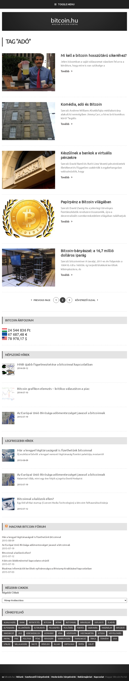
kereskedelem (33, 633)
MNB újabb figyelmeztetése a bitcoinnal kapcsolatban (55, 364)
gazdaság (92, 628)
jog (20, 633)
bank (22, 622)
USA (115, 639)
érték (81, 644)
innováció (9, 633)
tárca (93, 639)
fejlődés (68, 628)
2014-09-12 (22, 368)
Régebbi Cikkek (10, 592)
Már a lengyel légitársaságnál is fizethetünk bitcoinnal (54, 450)
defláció (99, 622)
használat (107, 628)
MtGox (101, 633)
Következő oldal (85, 300)
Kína (60, 633)
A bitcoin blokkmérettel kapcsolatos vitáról (25, 560)
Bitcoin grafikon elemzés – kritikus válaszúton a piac (53, 388)
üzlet (91, 644)
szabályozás (64, 639)
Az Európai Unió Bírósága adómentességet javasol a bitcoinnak (61, 413)
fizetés (80, 628)
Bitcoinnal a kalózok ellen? (35, 498)
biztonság (71, 622)
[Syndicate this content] (6, 526)
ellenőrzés (24, 628)
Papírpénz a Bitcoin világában (86, 202)
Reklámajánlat (85, 677)
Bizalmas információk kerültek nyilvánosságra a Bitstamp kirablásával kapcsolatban (47, 568)
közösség (71, 633)
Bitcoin (47, 622)
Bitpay (59, 622)
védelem (45, 644)
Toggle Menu (66, 4)
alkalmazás (10, 622)
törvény (104, 639)
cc (3, 677)
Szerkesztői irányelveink (37, 677)
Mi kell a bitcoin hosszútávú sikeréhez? (94, 55)
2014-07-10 (22, 392)
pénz (37, 639)
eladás (111, 622)
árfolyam (69, 644)
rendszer (48, 639)
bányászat (85, 622)
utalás (7, 644)
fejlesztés (54, 628)
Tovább (65, 71)
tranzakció (80, 639)
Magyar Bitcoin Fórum (27, 526)
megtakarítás (87, 633)
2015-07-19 (22, 417)
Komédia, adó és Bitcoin (81, 104)
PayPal (7, 639)
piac (16, 639)
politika (27, 639)
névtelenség (115, 633)
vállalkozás (21, 644)
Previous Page (41, 300)
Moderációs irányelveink (63, 677)
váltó (34, 644)
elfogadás (9, 628)
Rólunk (19, 677)
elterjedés (39, 628)
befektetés (34, 622)
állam (57, 644)
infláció (120, 628)
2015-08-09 (22, 460)
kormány (49, 633)
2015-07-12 (22, 509)
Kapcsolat (99, 677)
